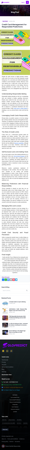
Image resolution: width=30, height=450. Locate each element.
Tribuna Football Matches (15, 402)
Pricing (4, 362)
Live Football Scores (15, 397)
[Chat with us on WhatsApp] (7, 350)
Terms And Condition (7, 367)
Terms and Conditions (12, 439)
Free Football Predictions (15, 399)
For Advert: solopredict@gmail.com (13, 387)
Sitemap (4, 371)
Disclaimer (17, 441)
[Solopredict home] (5, 2)
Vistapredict (15, 404)
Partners (11, 441)
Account (4, 364)
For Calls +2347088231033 (10, 382)
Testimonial (5, 360)
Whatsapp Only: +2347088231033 (12, 385)
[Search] (27, 290)
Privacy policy (5, 441)
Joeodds (15, 411)
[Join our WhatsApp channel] (11, 350)
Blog (3, 369)
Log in (22, 2)
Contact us (21, 439)
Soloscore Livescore (15, 409)
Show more (5, 429)
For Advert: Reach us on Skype (11, 390)
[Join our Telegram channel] (3, 350)
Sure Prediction (15, 406)
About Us (4, 439)
